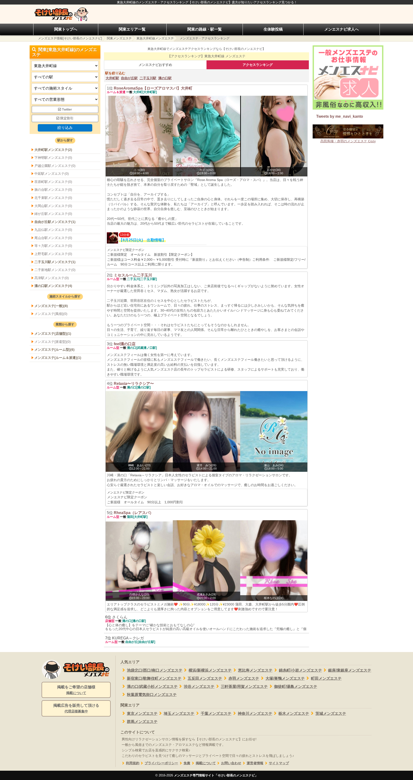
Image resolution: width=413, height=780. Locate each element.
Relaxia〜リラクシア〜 (134, 384)
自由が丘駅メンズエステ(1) (55, 222)
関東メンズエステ (119, 38)
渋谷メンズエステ (199, 686)
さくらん (119, 617)
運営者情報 (255, 763)
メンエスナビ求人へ (341, 29)
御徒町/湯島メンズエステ (295, 686)
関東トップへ (65, 29)
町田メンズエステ (326, 678)
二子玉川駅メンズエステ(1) (55, 262)
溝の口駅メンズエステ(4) (53, 286)
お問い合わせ (231, 763)
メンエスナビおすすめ (155, 65)
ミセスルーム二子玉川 (133, 275)
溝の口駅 (165, 78)
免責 (187, 763)
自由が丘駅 (129, 78)
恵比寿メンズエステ (255, 670)
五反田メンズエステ (205, 678)
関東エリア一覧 (132, 29)
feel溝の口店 (125, 344)
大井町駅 (112, 78)
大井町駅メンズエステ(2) (53, 150)
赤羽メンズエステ (243, 678)
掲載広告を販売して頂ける (76, 708)
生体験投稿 (273, 29)
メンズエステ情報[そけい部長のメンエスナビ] (70, 38)
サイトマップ (279, 763)
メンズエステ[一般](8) (51, 306)
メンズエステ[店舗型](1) (52, 333)
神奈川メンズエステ (255, 713)
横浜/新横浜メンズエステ (210, 670)
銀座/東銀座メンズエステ (349, 670)
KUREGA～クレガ (128, 638)
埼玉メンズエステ (179, 713)
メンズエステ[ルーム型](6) (54, 349)
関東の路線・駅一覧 (204, 29)
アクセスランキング (258, 65)
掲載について (206, 763)
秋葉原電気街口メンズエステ (152, 695)
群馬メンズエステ (142, 722)
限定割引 (66, 118)
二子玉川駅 (148, 78)
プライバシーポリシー (161, 763)
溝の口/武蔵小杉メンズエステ (152, 686)
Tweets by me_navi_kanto (339, 116)
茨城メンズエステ (330, 713)
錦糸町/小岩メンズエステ (300, 670)
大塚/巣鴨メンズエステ (285, 678)
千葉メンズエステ (216, 713)
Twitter (66, 109)
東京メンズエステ (142, 713)
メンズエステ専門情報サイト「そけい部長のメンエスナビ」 (216, 775)
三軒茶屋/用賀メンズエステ (244, 686)
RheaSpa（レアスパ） (133, 513)
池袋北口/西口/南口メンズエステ (154, 670)
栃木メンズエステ (293, 713)
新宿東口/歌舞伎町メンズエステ (154, 678)
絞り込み (65, 128)
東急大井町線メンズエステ (155, 38)
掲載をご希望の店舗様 (76, 690)
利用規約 (132, 763)
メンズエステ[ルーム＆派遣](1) (57, 358)
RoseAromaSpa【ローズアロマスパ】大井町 (153, 88)
